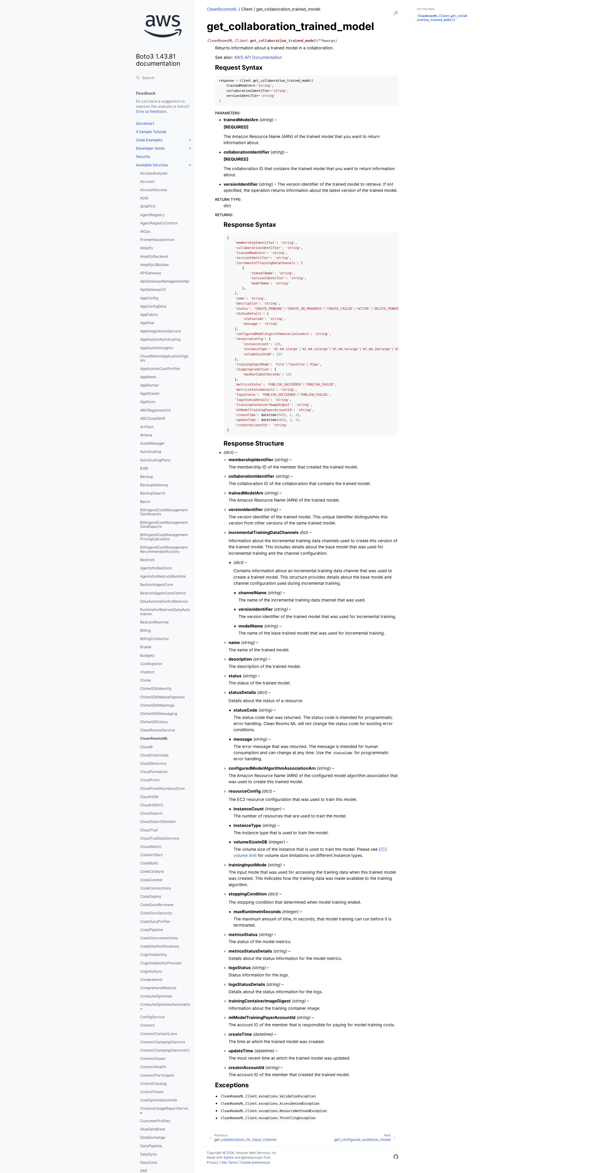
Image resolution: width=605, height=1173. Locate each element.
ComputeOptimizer (156, 996)
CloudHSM (149, 797)
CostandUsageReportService (164, 1110)
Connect (147, 1025)
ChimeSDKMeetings (157, 705)
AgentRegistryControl (158, 223)
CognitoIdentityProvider (161, 963)
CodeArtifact (151, 855)
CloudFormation (154, 771)
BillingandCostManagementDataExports (164, 524)
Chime (145, 680)
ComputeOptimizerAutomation (165, 1006)
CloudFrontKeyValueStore (162, 788)
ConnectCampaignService (162, 1042)
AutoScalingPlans (155, 460)
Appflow (147, 323)
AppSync (148, 402)
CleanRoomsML (154, 738)
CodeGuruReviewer (157, 904)
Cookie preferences (255, 1162)
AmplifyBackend (154, 256)
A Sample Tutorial (151, 131)
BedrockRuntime (154, 622)
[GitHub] (395, 1157)
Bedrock (147, 560)
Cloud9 (146, 747)
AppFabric (149, 314)
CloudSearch (151, 813)
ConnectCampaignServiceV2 (165, 1050)
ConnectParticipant (157, 1075)
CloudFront (150, 780)
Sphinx (229, 1157)
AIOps (145, 231)
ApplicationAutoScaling (160, 339)
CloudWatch (150, 846)
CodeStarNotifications (159, 946)
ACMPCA (148, 206)
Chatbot (147, 672)
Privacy (212, 1162)
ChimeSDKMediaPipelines (162, 697)
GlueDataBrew (152, 1129)
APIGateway (150, 273)
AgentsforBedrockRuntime (163, 576)
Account (147, 181)
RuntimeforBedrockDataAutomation (165, 611)
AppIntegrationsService (160, 331)
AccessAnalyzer (154, 173)
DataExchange (152, 1137)
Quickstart (145, 123)
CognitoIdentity (153, 954)
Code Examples (149, 140)
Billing (145, 630)
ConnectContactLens (158, 1033)
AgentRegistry (152, 215)
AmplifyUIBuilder (154, 264)
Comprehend (151, 979)
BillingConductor (154, 638)
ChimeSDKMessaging (158, 713)
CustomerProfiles (155, 1121)
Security (143, 156)
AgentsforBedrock (156, 568)
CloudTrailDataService (159, 838)
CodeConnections (155, 888)
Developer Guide (150, 148)
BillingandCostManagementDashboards (164, 512)
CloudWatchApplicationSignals (164, 358)
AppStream (149, 393)
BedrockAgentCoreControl (163, 593)
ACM (144, 198)
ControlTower (152, 1092)
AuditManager (152, 443)
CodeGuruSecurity (156, 913)
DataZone (148, 1162)
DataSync (148, 1154)
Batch (145, 501)
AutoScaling (150, 451)
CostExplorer (151, 664)
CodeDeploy (150, 896)
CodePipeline (151, 930)
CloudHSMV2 (151, 805)
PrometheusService (157, 239)
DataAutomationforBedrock (164, 601)
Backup (146, 476)
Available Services (152, 165)
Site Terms (229, 1162)
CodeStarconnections (159, 938)
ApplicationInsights (156, 348)
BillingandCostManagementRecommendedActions (164, 549)
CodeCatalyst (152, 871)
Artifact (147, 427)
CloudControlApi (154, 755)
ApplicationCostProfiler (160, 368)
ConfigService (152, 1017)
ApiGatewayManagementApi (164, 281)
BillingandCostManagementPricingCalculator (164, 537)
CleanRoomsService (157, 730)
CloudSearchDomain (158, 821)
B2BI (144, 468)
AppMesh (148, 377)
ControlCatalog (153, 1083)
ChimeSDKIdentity (156, 688)
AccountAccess (153, 190)
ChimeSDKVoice (154, 722)
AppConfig (149, 298)
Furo (267, 1157)
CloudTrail (149, 830)
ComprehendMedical (158, 988)
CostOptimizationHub (158, 1100)
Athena (146, 435)
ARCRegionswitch (155, 410)
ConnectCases (152, 1058)
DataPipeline (151, 1146)
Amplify (146, 248)
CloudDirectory (153, 763)
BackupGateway (154, 485)
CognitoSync (151, 971)
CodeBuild (149, 863)
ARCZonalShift (152, 418)
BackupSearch (152, 493)
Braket (145, 647)
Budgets (147, 655)
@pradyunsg (250, 1157)
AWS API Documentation (258, 57)
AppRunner (149, 385)
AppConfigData (153, 306)
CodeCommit (151, 880)
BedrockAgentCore (156, 584)
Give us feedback (151, 111)
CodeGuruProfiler (155, 921)
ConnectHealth (153, 1067)
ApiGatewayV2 (153, 289)
